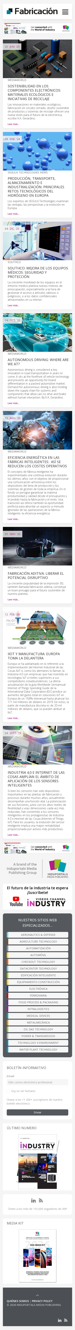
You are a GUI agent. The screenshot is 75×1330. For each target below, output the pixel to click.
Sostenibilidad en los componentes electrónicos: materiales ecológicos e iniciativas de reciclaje (34, 92)
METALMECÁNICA (38, 1022)
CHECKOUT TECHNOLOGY (38, 962)
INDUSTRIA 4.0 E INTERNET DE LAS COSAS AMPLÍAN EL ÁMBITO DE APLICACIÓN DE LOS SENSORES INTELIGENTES (36, 778)
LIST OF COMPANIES (20, 1309)
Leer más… (13, 124)
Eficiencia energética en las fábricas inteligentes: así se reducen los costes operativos (37, 461)
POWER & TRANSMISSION (38, 1036)
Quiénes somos (18, 1301)
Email (10, 1076)
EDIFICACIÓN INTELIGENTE (38, 975)
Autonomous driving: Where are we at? (38, 361)
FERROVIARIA (38, 995)
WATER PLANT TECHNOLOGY (38, 1049)
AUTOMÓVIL (38, 955)
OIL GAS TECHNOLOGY (38, 1029)
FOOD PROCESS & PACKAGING (38, 1002)
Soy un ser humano (23, 1091)
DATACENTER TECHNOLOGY (38, 968)
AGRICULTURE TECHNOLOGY (38, 941)
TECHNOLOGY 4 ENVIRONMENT (38, 1043)
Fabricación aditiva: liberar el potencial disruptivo (36, 575)
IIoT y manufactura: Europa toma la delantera (34, 655)
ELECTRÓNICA (38, 989)
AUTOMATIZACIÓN (38, 948)
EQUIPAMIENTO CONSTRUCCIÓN (38, 982)
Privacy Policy (42, 1301)
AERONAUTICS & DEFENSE (38, 935)
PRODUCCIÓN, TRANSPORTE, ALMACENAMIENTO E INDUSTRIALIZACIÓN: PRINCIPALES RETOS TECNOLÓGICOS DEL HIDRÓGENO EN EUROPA (36, 187)
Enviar (37, 1112)
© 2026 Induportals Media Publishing (34, 1305)
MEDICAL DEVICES (38, 1016)
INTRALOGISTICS (38, 1009)
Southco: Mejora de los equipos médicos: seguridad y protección (38, 272)
